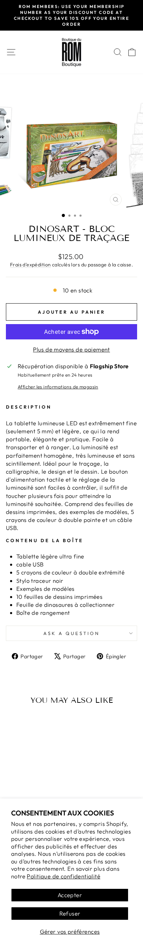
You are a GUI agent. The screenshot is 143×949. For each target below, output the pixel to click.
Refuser (70, 913)
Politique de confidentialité (63, 876)
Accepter (70, 895)
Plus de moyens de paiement (71, 349)
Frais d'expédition (30, 265)
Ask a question (71, 633)
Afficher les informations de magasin (58, 386)
